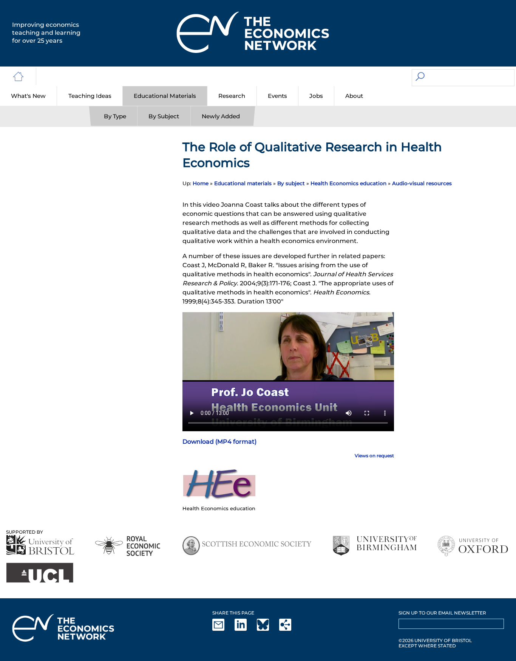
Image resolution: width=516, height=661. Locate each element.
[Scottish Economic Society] (247, 546)
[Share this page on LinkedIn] (245, 629)
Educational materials (243, 183)
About (354, 95)
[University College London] (39, 572)
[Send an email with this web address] (222, 629)
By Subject (163, 116)
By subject (291, 183)
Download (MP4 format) (219, 441)
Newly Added (221, 116)
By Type (115, 116)
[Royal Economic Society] (128, 546)
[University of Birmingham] (374, 546)
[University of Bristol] (40, 544)
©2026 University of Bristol (435, 640)
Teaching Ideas (89, 95)
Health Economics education (348, 183)
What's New (28, 95)
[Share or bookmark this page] (289, 629)
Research (231, 95)
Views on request (374, 455)
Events (277, 95)
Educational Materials (165, 95)
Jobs (316, 95)
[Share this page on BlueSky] (267, 629)
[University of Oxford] (473, 546)
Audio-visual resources (422, 183)
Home (201, 183)
